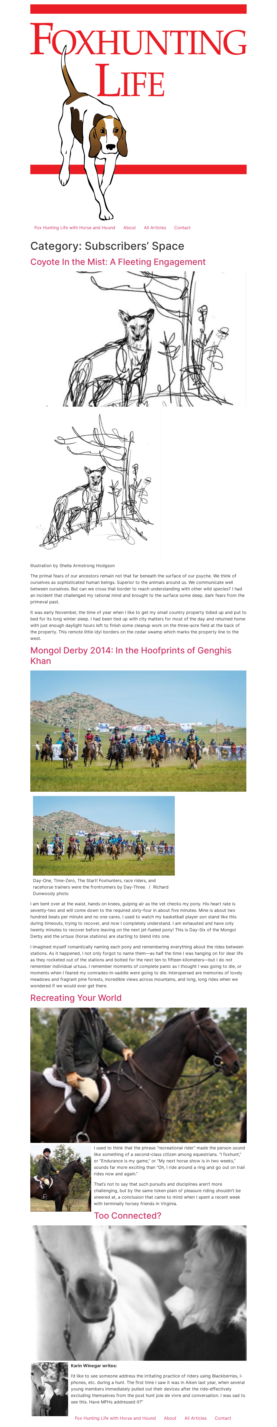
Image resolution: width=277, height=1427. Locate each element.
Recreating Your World (76, 997)
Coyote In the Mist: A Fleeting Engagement (118, 262)
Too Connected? (127, 1215)
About (129, 227)
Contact (182, 227)
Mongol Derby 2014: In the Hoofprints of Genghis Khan (131, 655)
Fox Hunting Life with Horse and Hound (74, 227)
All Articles (155, 227)
